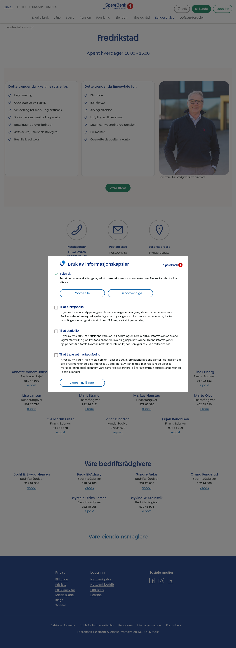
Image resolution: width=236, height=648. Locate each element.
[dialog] (118, 324)
